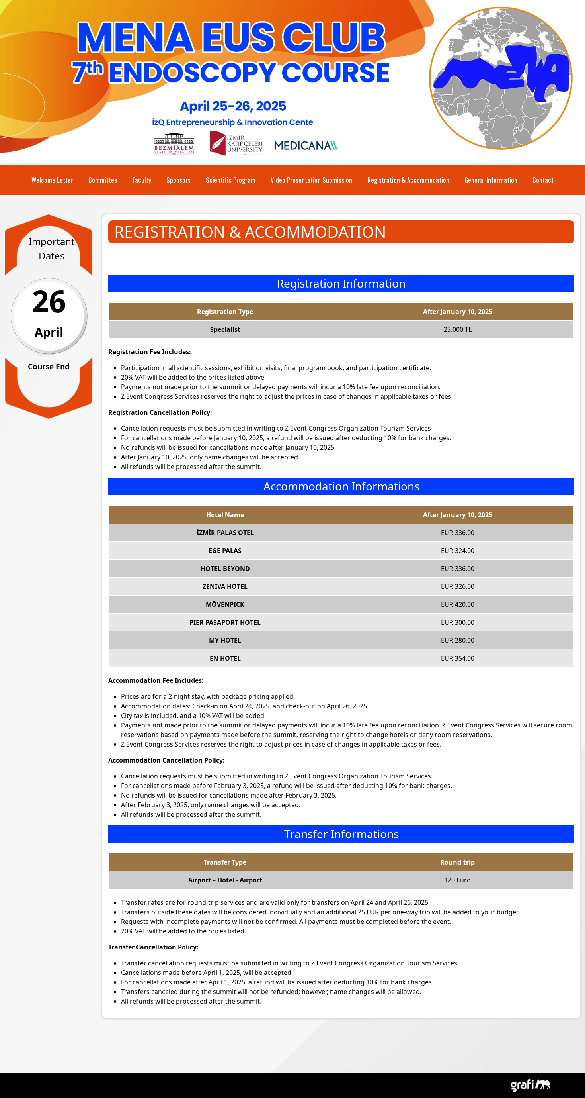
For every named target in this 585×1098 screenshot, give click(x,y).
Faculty (142, 180)
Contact (543, 180)
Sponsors (178, 180)
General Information (490, 180)
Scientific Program (230, 180)
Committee (102, 180)
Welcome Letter (52, 180)
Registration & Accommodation (408, 180)
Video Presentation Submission (311, 180)
